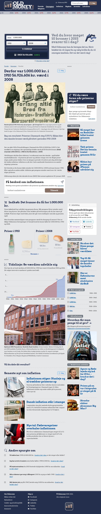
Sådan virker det (9, 497)
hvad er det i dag (40, 455)
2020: (77, 13)
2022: (52, 13)
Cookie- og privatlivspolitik (13, 503)
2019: (90, 13)
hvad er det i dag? (57, 461)
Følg (62, 71)
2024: (27, 13)
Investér (77, 6)
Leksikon (86, 6)
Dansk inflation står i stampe (46, 401)
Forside (41, 6)
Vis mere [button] (34, 254)
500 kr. (72, 306)
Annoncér (7, 509)
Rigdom (68, 6)
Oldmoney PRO (62, 2)
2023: (40, 13)
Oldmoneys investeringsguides (78, 328)
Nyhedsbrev (8, 500)
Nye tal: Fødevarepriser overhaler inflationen (42, 427)
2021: (65, 13)
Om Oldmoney (9, 494)
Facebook (75, 222)
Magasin (41, 9)
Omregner (50, 6)
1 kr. (71, 311)
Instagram (76, 227)
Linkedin (88, 222)
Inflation (59, 6)
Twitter (89, 227)
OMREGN (28, 49)
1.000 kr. (73, 293)
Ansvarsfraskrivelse (11, 506)
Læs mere (61, 185)
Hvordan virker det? (42, 61)
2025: (15, 13)
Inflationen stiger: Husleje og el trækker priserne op (46, 380)
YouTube (75, 232)
